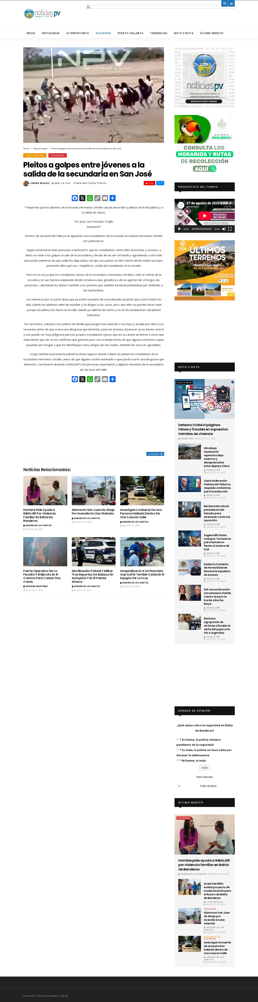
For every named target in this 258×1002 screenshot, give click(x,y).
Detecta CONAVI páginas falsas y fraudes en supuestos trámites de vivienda (203, 429)
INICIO (31, 33)
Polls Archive (208, 786)
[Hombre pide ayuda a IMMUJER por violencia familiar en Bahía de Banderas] (45, 490)
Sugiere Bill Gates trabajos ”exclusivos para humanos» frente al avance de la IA (217, 542)
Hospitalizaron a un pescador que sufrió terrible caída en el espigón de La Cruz (142, 574)
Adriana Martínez (36, 586)
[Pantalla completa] (230, 229)
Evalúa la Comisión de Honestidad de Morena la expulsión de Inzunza (217, 569)
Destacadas (51, 33)
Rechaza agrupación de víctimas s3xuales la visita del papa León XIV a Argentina (217, 626)
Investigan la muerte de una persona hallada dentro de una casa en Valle (141, 513)
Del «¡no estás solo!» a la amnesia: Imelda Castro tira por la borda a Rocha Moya (217, 597)
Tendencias (158, 33)
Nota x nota (184, 33)
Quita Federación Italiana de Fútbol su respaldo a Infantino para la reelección (217, 486)
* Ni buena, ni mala (193, 760)
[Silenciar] (224, 229)
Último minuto (211, 33)
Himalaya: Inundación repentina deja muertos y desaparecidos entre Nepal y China (216, 457)
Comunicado (215, 901)
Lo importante (77, 33)
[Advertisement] (93, 417)
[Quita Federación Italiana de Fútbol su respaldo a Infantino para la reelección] (189, 484)
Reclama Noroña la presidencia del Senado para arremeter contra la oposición (217, 513)
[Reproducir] (179, 229)
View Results (204, 777)
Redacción (187, 438)
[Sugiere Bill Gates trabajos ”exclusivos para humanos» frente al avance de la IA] (189, 538)
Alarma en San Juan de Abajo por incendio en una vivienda (93, 512)
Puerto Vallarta (130, 33)
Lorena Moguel (40, 183)
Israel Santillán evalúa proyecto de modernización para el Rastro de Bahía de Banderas (217, 891)
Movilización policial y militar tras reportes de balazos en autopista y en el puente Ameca (92, 576)
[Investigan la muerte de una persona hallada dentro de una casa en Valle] (142, 490)
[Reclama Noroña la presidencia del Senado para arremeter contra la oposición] (189, 509)
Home (26, 148)
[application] (205, 216)
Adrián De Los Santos (38, 525)
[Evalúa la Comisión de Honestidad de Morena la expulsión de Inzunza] (189, 568)
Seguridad (103, 33)
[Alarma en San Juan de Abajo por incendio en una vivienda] (94, 490)
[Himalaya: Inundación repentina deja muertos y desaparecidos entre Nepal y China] (189, 451)
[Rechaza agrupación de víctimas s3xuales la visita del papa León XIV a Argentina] (189, 622)
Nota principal (40, 148)
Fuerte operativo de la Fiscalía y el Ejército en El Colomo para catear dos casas (41, 576)
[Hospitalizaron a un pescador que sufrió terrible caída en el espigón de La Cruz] (142, 551)
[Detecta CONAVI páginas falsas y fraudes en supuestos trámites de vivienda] (205, 399)
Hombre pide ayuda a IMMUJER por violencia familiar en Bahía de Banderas (39, 515)
